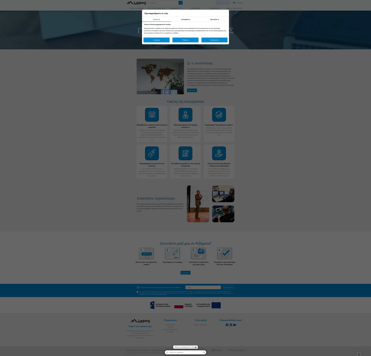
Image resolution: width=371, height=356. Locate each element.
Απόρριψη (156, 40)
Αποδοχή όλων (214, 40)
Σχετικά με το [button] (214, 19)
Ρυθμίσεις (185, 40)
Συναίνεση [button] (156, 19)
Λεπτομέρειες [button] (185, 19)
